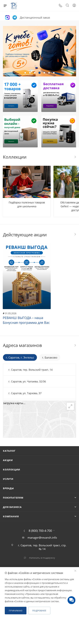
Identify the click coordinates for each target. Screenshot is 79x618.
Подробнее (39, 610)
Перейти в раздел (75, 345)
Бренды (8, 488)
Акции (8, 460)
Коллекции (11, 469)
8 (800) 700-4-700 (40, 530)
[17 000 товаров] (20, 96)
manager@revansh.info (42, 537)
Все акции (75, 234)
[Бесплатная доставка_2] (58, 96)
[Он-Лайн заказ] (20, 131)
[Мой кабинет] (74, 6)
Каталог (9, 450)
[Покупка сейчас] (58, 131)
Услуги (8, 479)
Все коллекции (75, 157)
